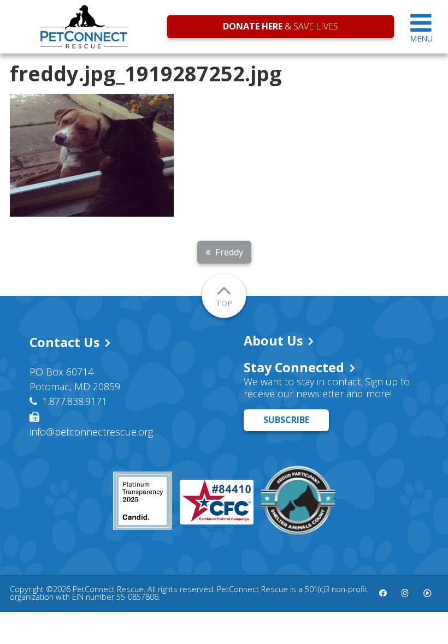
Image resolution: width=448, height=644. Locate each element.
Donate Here (252, 26)
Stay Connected (294, 367)
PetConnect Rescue (83, 27)
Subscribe (286, 420)
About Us (273, 340)
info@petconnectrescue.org (91, 431)
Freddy (229, 252)
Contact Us (64, 342)
